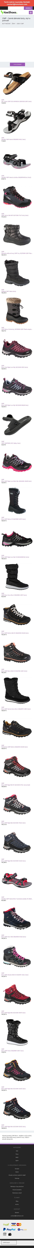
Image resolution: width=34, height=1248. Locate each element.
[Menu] (31, 12)
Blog (17, 1201)
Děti (17, 1151)
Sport (17, 1160)
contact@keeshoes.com (17, 4)
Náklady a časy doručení (17, 1186)
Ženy (17, 1154)
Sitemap (17, 1178)
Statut (17, 1172)
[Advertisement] (17, 45)
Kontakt (17, 1168)
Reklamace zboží (17, 1193)
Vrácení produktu (17, 1189)
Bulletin (17, 1212)
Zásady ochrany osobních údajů (17, 1175)
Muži (17, 1157)
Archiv (17, 1204)
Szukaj (28, 8)
